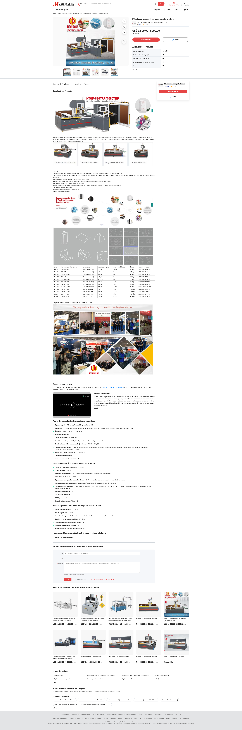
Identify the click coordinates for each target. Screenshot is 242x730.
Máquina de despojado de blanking (146, 619)
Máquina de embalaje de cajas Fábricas (119, 700)
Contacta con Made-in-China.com (114, 714)
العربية (141, 718)
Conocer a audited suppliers (145, 714)
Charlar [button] (176, 39)
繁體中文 (79, 718)
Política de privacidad (98, 714)
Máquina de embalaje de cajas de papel (65, 704)
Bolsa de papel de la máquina (95, 679)
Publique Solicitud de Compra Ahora (102, 579)
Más (54, 708)
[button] (155, 4)
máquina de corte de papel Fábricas (64, 700)
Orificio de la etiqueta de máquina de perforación (135, 675)
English (65, 718)
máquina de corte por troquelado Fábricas (91, 700)
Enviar (68, 579)
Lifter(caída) (158, 679)
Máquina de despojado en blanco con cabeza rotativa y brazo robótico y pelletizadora (64, 658)
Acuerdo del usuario (85, 714)
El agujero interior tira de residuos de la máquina (101, 675)
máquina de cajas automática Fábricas (146, 700)
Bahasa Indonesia (184, 718)
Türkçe (167, 718)
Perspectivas (158, 714)
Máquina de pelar (58, 675)
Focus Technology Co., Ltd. (117, 722)
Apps (176, 10)
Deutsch (106, 718)
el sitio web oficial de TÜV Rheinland (112, 387)
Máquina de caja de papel (128, 679)
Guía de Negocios (168, 714)
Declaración (74, 714)
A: (62, 558)
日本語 (85, 718)
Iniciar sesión (185, 5)
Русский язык (128, 718)
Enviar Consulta (146, 39)
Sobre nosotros (65, 714)
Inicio (54, 13)
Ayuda (169, 10)
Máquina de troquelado (162, 675)
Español (99, 718)
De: (62, 553)
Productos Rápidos (131, 714)
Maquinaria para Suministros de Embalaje (85, 13)
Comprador (157, 10)
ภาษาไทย (161, 718)
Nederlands (149, 718)
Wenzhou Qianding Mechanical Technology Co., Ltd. (152, 22)
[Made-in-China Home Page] (63, 4)
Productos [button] (83, 4)
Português (113, 718)
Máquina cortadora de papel (61, 679)
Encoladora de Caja (105, 13)
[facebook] (176, 714)
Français (92, 718)
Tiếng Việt (174, 718)
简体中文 (72, 718)
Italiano (120, 718)
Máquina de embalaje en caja (169, 700)
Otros (54, 682)
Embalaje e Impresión (64, 13)
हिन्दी (155, 718)
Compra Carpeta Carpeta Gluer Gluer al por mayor (95, 704)
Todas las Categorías (61, 10)
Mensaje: (60, 563)
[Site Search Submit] (161, 4)
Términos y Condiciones (188, 723)
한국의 (136, 718)
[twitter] (180, 714)
